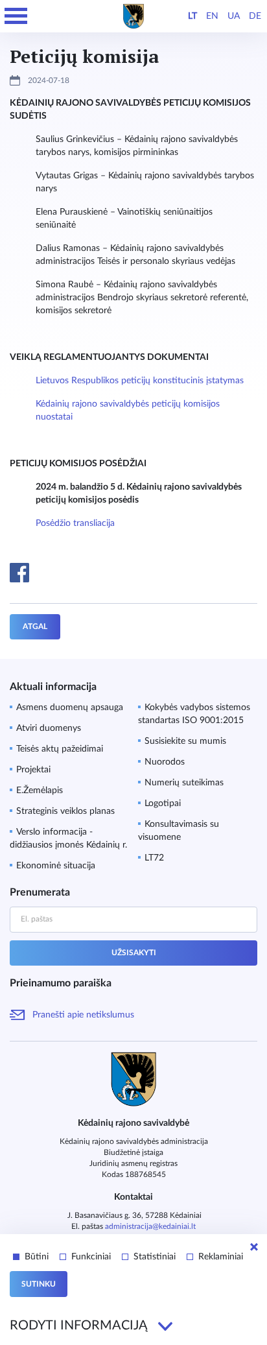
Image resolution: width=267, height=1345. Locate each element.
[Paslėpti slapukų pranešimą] (254, 1247)
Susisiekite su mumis (185, 741)
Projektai (33, 769)
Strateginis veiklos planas (65, 811)
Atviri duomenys (48, 728)
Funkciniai (91, 1256)
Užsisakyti (133, 953)
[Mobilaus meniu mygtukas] (16, 16)
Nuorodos (165, 762)
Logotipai (163, 803)
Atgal (35, 626)
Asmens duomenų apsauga (69, 707)
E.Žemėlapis (39, 790)
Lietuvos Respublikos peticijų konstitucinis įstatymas (140, 380)
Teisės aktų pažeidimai (59, 749)
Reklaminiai (220, 1256)
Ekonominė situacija (55, 865)
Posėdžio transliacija (75, 523)
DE (255, 16)
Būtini (37, 1256)
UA (233, 16)
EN (212, 16)
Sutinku (38, 1284)
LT (192, 16)
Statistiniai (155, 1256)
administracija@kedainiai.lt (150, 1226)
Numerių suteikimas (184, 782)
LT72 (154, 858)
